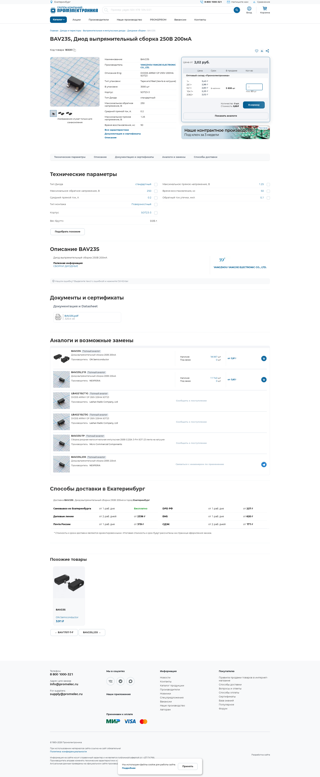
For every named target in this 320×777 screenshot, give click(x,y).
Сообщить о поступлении (191, 401)
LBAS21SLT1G (89, 393)
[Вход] (249, 9)
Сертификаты (227, 697)
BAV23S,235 (88, 457)
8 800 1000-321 (61, 674)
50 (262, 191)
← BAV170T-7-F (64, 632)
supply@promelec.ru (66, 694)
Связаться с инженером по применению (200, 464)
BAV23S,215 (88, 372)
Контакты (166, 682)
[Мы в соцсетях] (110, 681)
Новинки (165, 694)
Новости (165, 678)
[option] (75, 82)
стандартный (143, 184)
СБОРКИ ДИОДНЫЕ (65, 266)
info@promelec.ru (64, 684)
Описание (110, 138)
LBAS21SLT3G (89, 415)
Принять (187, 766)
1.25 (261, 184)
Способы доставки (205, 157)
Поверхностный (141, 204)
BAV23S (85, 351)
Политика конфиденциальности (68, 751)
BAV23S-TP (87, 436)
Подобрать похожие (67, 232)
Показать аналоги (226, 116)
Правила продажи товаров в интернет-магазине (243, 679)
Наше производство (172, 706)
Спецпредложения (172, 698)
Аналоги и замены (174, 157)
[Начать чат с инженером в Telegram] (264, 464)
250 (149, 191)
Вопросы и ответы (230, 689)
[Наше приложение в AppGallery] (132, 704)
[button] (55, 84)
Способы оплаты (229, 693)
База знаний (226, 701)
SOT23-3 (146, 213)
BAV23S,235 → (92, 632)
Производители (170, 690)
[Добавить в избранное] (256, 51)
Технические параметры (70, 157)
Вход (249, 12)
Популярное (226, 705)
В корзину (254, 105)
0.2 (149, 198)
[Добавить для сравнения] (262, 51)
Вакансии (166, 702)
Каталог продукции (172, 686)
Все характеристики (117, 130)
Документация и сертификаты (123, 134)
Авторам (165, 710)
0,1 (262, 198)
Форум (223, 709)
